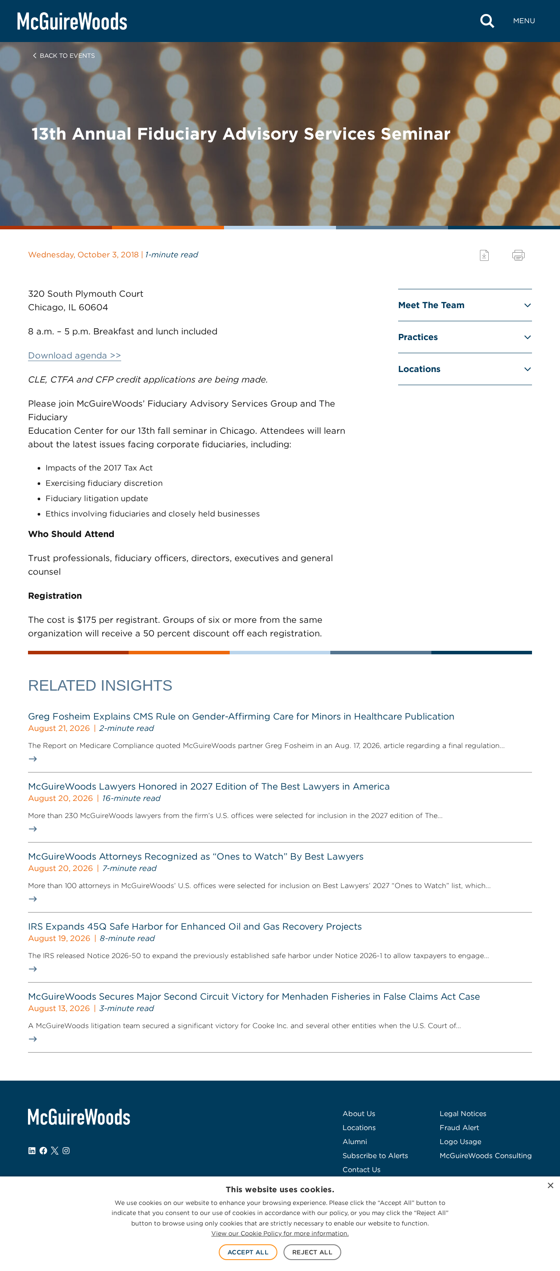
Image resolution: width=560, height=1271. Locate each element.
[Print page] (518, 255)
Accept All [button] (248, 1252)
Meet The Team (431, 305)
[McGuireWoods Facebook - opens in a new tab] (43, 1151)
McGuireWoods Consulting (486, 1156)
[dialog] (280, 1223)
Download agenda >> (74, 355)
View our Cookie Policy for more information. (280, 1233)
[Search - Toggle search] (487, 21)
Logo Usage (460, 1142)
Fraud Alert (459, 1128)
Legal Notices (463, 1113)
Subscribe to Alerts (375, 1156)
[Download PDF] (484, 255)
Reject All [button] (312, 1252)
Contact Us (362, 1170)
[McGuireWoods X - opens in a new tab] (55, 1151)
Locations (419, 369)
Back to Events (67, 55)
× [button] (550, 1186)
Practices (418, 337)
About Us (359, 1113)
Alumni (355, 1142)
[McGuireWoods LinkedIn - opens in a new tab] (32, 1151)
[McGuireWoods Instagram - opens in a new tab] (66, 1151)
